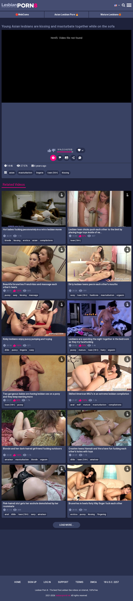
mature (82, 350)
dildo (7, 350)
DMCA (93, 582)
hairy (103, 350)
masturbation (25, 173)
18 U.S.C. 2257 (111, 582)
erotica (26, 240)
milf (79, 405)
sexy (15, 295)
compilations (46, 240)
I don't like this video (53, 150)
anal (72, 405)
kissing (17, 240)
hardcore (94, 295)
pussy (8, 295)
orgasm (120, 295)
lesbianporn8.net (63, 595)
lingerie (39, 173)
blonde (8, 240)
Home (17, 582)
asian (12, 173)
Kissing (65, 173)
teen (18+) (53, 173)
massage (33, 295)
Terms (79, 582)
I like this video (49, 150)
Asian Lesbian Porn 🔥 (66, 14)
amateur (9, 459)
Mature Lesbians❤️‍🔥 (111, 14)
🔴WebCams (22, 14)
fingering (101, 514)
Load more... (66, 525)
